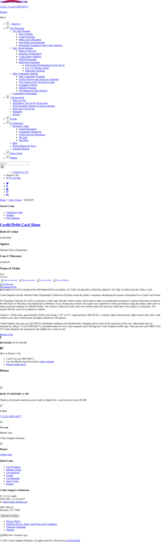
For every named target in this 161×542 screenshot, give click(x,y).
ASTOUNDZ (73, 540)
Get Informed (13, 478)
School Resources (28, 129)
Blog (15, 143)
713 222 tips (14, 178)
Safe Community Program (32, 76)
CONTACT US (21, 172)
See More (23, 140)
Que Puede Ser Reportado (32, 42)
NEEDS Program (27, 59)
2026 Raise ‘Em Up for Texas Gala (30, 103)
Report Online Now (16, 364)
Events (9, 475)
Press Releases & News (24, 146)
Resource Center (21, 126)
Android (50, 361)
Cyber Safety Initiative (30, 56)
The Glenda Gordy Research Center (37, 82)
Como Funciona (27, 36)
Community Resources (30, 131)
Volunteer (17, 111)
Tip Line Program (21, 31)
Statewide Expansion (29, 62)
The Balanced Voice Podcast (33, 90)
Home (3, 200)
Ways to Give (19, 100)
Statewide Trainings (35, 70)
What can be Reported (30, 39)
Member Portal (13, 469)
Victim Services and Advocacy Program (38, 79)
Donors (16, 114)
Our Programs (13, 467)
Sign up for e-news (9, 516)
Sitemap (10, 529)
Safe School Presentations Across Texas (45, 65)
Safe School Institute (23, 48)
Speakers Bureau (21, 148)
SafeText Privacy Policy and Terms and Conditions (31, 524)
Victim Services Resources (32, 134)
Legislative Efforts (28, 85)
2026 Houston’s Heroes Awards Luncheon (34, 106)
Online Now (6, 454)
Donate (10, 484)
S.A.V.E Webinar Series (37, 68)
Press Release (13, 218)
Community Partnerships (25, 93)
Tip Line (23, 137)
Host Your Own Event (24, 108)
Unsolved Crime (14, 212)
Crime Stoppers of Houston (13, 1)
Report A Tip (6, 334)
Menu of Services (27, 51)
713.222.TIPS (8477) (10, 416)
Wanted (10, 215)
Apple (42, 361)
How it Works (26, 34)
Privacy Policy (13, 521)
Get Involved (12, 472)
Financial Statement (16, 527)
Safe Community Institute (25, 73)
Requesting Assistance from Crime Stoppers (40, 45)
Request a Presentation (30, 53)
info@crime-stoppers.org (15, 502)
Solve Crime (15, 200)
